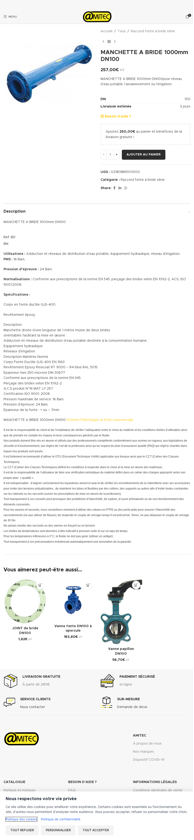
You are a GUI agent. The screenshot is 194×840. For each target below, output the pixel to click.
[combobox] (145, 81)
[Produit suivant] (115, 41)
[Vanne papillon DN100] (121, 612)
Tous (122, 31)
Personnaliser (58, 830)
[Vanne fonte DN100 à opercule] (73, 600)
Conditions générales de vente (157, 790)
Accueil (106, 31)
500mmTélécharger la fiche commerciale (100, 420)
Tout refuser (22, 830)
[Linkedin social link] (120, 188)
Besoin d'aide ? (117, 116)
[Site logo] (97, 16)
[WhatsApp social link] (125, 188)
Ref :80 (9, 237)
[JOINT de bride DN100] (25, 601)
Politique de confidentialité (60, 819)
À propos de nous (147, 743)
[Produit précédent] (103, 41)
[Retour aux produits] (109, 41)
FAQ (71, 790)
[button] (40, 585)
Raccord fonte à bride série (153, 31)
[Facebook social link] (114, 188)
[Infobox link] (32, 681)
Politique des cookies (21, 819)
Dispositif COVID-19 (148, 759)
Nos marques (143, 751)
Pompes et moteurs (19, 790)
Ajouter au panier (144, 154)
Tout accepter (96, 830)
